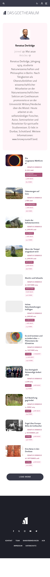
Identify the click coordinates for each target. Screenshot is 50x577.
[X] (19, 531)
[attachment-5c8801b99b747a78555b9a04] (14, 400)
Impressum (18, 546)
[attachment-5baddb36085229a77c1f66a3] (14, 451)
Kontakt (8, 541)
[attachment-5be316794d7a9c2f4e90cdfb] (14, 425)
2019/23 (28, 385)
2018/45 (28, 436)
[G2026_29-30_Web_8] (14, 160)
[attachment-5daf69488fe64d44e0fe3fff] (14, 338)
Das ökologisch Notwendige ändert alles (33, 372)
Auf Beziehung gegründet (31, 399)
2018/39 (28, 462)
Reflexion (29, 262)
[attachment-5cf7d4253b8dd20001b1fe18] (14, 371)
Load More (25, 477)
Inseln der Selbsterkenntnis (32, 221)
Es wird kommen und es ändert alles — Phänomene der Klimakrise (33, 340)
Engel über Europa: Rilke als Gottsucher (33, 425)
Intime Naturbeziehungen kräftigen (33, 307)
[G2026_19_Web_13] (14, 193)
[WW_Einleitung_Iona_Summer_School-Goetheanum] (14, 306)
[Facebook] (13, 531)
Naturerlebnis (31, 204)
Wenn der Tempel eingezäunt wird (32, 250)
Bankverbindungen (31, 541)
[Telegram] (36, 531)
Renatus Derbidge (25, 45)
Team (18, 541)
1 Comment (37, 354)
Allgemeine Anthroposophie (31, 174)
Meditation (30, 288)
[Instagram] (25, 531)
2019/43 (28, 354)
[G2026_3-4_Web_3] (14, 222)
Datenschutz (31, 546)
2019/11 (28, 411)
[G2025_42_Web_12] (14, 280)
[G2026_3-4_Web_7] (14, 251)
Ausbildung (30, 320)
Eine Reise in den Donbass (32, 450)
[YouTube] (30, 531)
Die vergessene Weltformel (34, 160)
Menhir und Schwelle (34, 278)
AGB (43, 541)
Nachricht (29, 233)
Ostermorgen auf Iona (32, 192)
